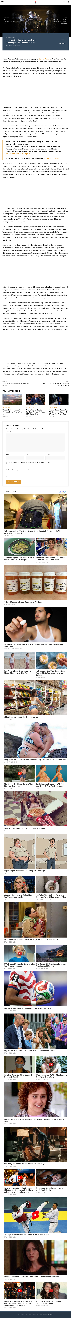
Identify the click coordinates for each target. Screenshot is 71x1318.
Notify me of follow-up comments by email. (17, 470)
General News (10, 37)
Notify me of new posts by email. (14, 476)
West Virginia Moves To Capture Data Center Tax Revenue (12, 412)
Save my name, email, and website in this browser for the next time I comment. (29, 462)
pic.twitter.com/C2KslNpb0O (18, 154)
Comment (9, 431)
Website (47, 454)
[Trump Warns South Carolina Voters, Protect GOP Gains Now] (35, 399)
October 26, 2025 (51, 158)
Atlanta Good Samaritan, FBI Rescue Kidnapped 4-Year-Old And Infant (58, 412)
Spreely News (44, 59)
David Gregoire (10, 45)
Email (27, 454)
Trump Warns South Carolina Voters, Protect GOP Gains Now (35, 412)
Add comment (62, 43)
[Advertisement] (35, 92)
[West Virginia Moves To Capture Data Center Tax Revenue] (12, 399)
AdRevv (50, 1314)
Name (8, 454)
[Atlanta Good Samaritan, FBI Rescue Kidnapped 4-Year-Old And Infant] (59, 399)
